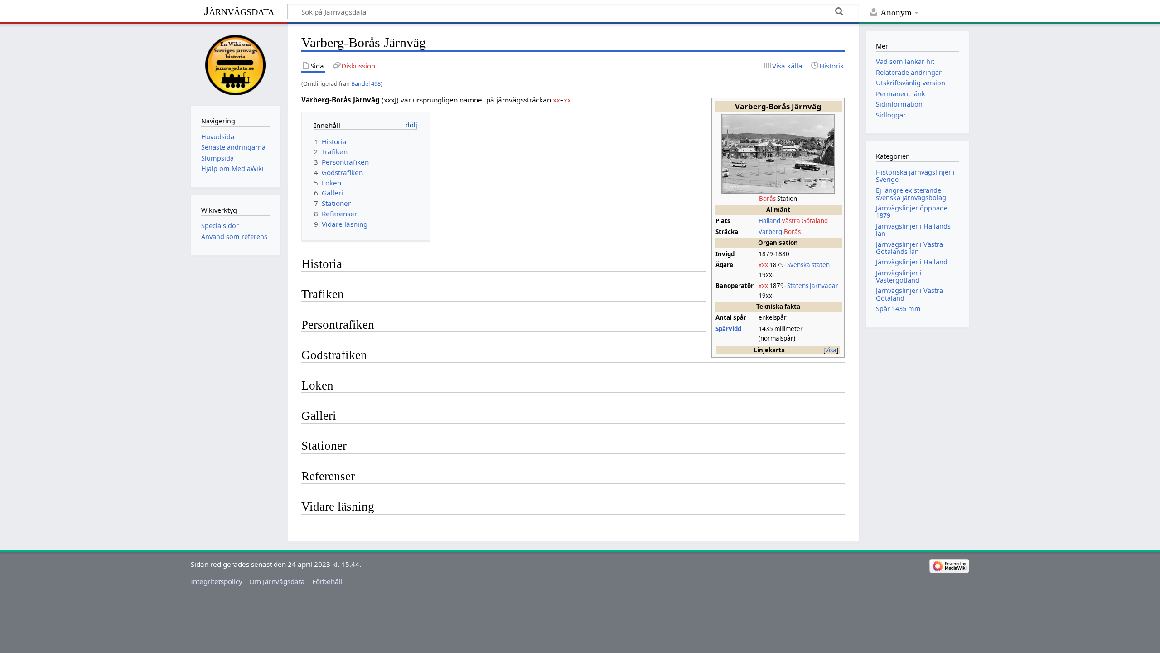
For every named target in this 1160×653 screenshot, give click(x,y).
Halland (769, 221)
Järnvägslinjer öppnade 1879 (911, 211)
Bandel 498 (366, 83)
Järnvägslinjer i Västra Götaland (909, 294)
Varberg (770, 232)
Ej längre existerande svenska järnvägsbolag (911, 194)
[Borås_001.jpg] (778, 153)
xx (556, 99)
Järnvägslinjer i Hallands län (913, 230)
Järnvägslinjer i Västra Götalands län (909, 248)
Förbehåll (327, 581)
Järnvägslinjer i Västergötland (899, 276)
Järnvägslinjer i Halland (911, 262)
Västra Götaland (805, 221)
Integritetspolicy (216, 581)
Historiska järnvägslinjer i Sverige (915, 176)
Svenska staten (808, 265)
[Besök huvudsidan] (235, 64)
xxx (763, 265)
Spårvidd (728, 329)
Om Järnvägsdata (277, 581)
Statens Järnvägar (812, 286)
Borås (767, 199)
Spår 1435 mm (898, 308)
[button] (830, 350)
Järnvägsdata (239, 11)
